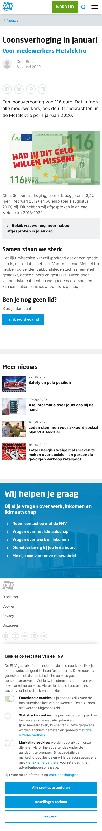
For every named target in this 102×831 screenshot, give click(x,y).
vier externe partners (42, 762)
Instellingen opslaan (51, 802)
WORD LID (65, 7)
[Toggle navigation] (95, 7)
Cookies (8, 606)
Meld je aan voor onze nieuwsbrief (44, 555)
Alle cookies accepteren (51, 787)
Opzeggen (10, 625)
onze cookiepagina (64, 775)
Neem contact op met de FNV (39, 523)
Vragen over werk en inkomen (40, 539)
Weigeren (51, 816)
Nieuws (12, 20)
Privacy (8, 616)
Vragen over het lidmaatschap (40, 531)
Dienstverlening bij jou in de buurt (43, 547)
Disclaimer (10, 597)
